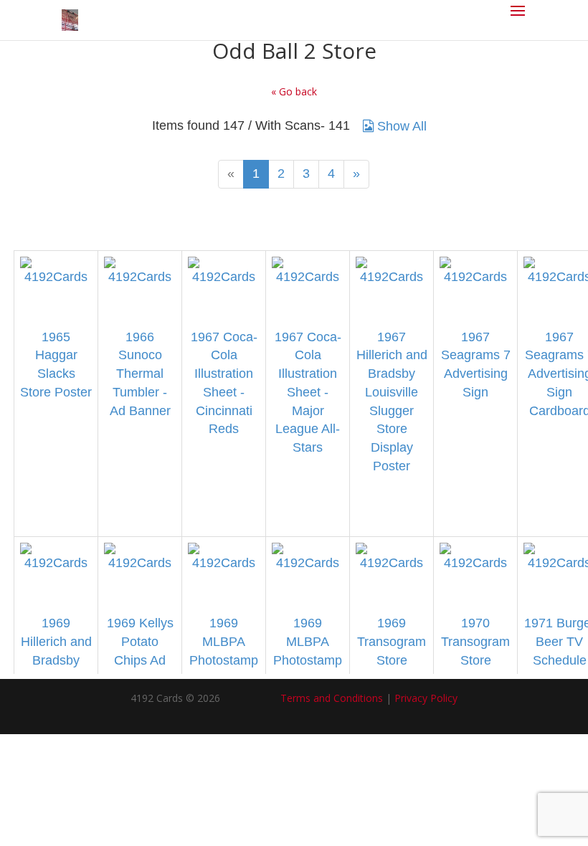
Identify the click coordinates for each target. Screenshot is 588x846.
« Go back (294, 91)
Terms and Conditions (331, 698)
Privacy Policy (425, 698)
